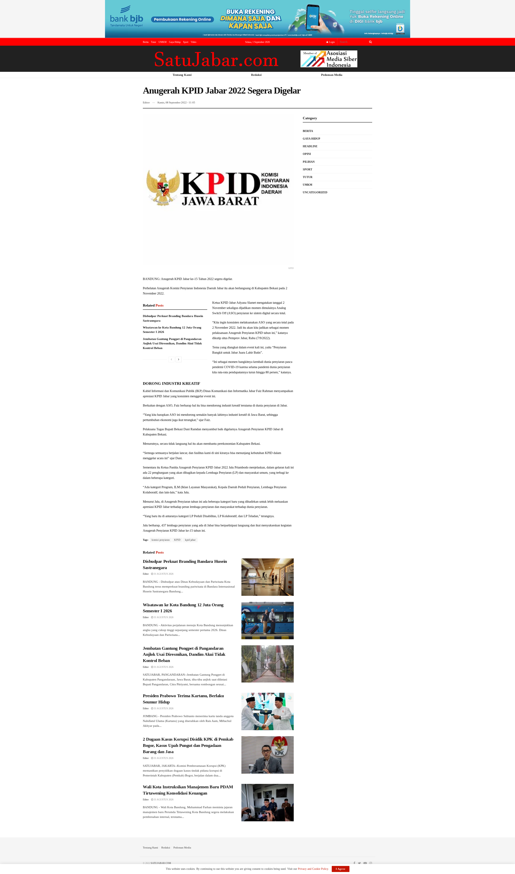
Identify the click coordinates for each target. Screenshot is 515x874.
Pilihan (309, 161)
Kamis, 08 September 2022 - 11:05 (176, 102)
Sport (185, 42)
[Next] (179, 359)
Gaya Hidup (175, 42)
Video (193, 42)
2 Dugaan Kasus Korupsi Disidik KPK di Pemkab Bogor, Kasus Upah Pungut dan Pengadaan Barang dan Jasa (188, 745)
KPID (177, 539)
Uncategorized (315, 192)
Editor (146, 102)
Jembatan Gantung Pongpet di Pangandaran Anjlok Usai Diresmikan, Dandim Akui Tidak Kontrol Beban (172, 343)
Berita (145, 42)
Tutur (153, 42)
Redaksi (165, 847)
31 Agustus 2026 (163, 573)
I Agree (340, 868)
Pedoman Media (182, 847)
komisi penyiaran (161, 539)
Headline (310, 146)
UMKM (163, 42)
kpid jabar (190, 539)
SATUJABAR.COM (161, 863)
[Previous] (171, 359)
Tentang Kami (150, 847)
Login (332, 42)
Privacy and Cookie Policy (313, 868)
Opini (307, 153)
